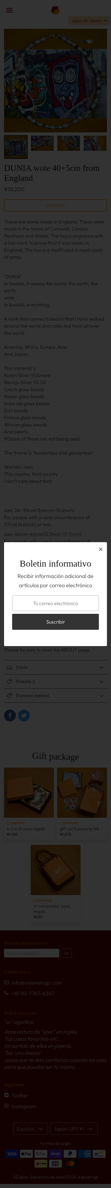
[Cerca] (101, 549)
